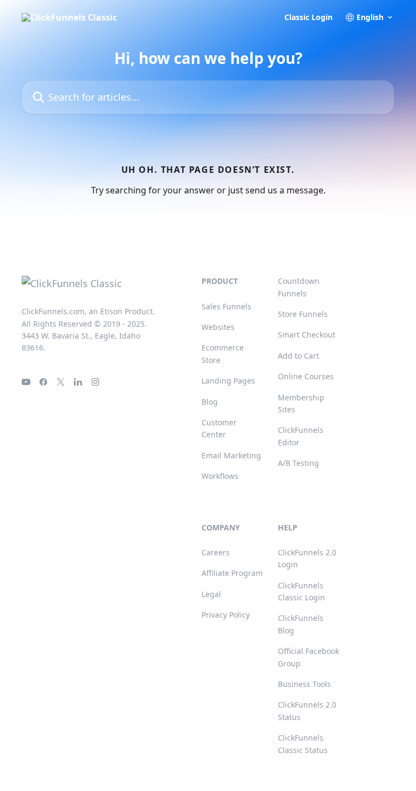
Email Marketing (231, 455)
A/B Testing (298, 463)
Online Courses (306, 376)
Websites (218, 327)
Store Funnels (303, 314)
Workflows (220, 476)
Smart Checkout (306, 334)
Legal (211, 594)
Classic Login (308, 17)
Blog (210, 402)
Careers (216, 552)
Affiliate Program (232, 573)
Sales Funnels (226, 306)
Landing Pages (228, 380)
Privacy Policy (226, 615)
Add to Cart (298, 356)
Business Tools (304, 684)
